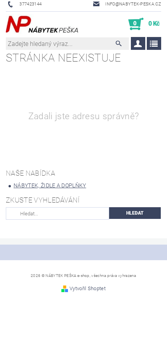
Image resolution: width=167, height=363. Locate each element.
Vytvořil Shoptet (88, 288)
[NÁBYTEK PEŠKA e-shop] (42, 24)
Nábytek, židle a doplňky (50, 185)
